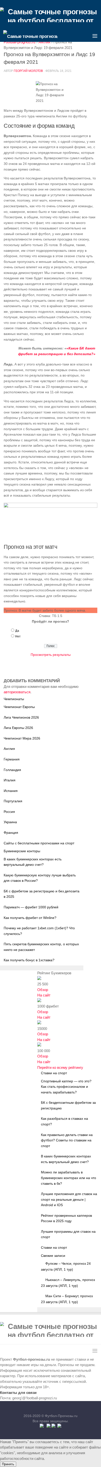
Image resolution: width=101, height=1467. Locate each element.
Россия (9, 812)
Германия (12, 759)
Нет (18, 636)
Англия (9, 749)
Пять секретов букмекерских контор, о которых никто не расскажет (41, 947)
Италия (9, 780)
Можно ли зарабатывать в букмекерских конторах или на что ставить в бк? (68, 1177)
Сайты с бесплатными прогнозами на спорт (39, 843)
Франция (11, 833)
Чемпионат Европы (19, 707)
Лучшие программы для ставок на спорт (68, 1234)
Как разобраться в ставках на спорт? (64, 1121)
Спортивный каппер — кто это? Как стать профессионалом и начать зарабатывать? (66, 1086)
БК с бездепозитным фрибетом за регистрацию (68, 1105)
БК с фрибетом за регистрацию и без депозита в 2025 (41, 894)
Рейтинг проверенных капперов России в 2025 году (66, 1218)
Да (17, 630)
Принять (8, 1464)
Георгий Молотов (28, 71)
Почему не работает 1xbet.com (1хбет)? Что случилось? (39, 931)
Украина (10, 822)
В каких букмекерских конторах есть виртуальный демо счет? (33, 862)
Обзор (42, 990)
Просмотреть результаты (51, 655)
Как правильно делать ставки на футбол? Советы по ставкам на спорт (67, 1140)
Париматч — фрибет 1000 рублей (31, 907)
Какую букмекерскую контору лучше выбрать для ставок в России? (40, 878)
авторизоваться (17, 692)
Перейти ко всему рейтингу (60, 1067)
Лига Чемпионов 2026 (21, 717)
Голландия (12, 770)
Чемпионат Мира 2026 (22, 738)
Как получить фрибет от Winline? (30, 918)
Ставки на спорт (54, 1247)
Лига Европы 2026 (18, 728)
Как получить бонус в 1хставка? (29, 960)
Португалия (13, 801)
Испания (11, 791)
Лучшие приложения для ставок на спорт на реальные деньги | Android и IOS (69, 1199)
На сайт (43, 995)
